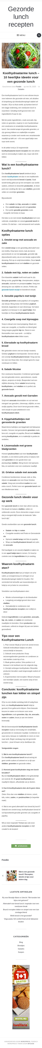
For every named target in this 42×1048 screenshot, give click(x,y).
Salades (21, 89)
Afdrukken (22, 846)
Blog (21, 942)
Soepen (21, 952)
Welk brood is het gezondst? (21, 916)
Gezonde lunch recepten (21, 16)
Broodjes (21, 946)
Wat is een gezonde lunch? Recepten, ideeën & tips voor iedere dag (27, 875)
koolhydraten (12, 177)
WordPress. (26, 1041)
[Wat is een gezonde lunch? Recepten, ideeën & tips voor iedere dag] (11, 875)
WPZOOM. (31, 1043)
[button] (21, 35)
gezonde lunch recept (10, 290)
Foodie (18, 87)
